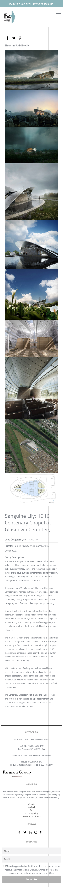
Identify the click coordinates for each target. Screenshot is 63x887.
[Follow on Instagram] (37, 832)
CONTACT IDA (31, 732)
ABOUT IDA (31, 784)
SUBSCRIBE (31, 841)
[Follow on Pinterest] (42, 832)
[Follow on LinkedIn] (31, 832)
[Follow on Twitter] (26, 832)
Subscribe (31, 879)
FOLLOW (31, 824)
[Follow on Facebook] (20, 832)
